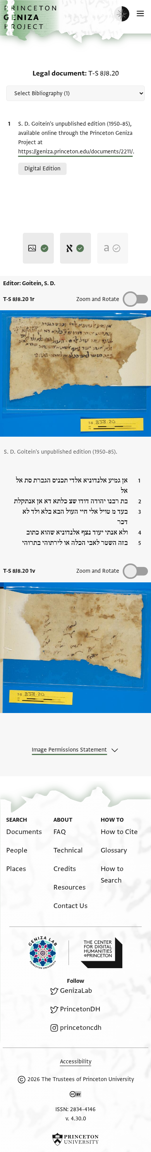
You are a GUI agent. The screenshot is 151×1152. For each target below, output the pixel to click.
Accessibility (75, 1061)
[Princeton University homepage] (75, 1139)
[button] (31, 21)
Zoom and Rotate (97, 299)
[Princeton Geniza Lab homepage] (49, 952)
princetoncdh (80, 1027)
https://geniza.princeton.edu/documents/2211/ (75, 151)
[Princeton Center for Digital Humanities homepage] (101, 952)
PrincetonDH (80, 1009)
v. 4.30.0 (75, 1118)
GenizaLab (76, 990)
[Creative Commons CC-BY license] (75, 1095)
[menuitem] (24, 831)
